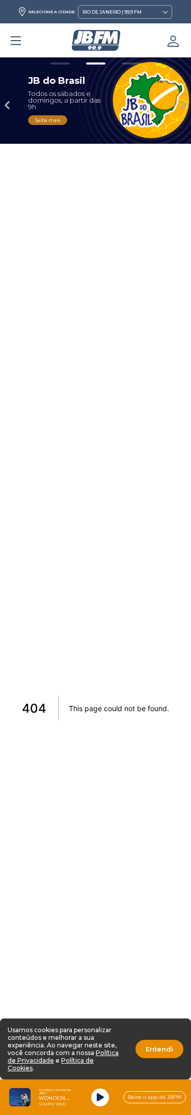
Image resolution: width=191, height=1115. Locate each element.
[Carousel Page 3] (131, 63)
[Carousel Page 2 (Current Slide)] (95, 63)
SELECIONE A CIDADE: (51, 12)
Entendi (159, 1049)
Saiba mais (47, 120)
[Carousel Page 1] (60, 63)
